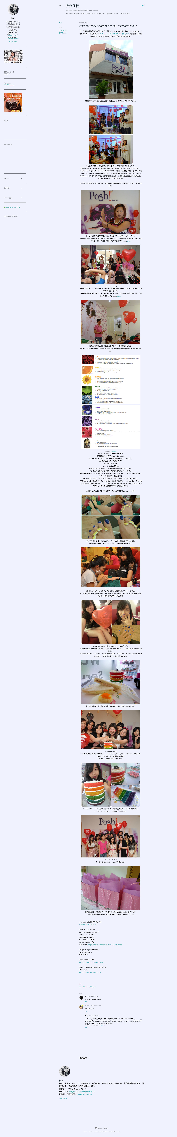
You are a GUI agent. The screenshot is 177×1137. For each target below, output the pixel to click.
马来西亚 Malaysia (91, 13)
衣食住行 (72, 6)
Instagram (72, 1091)
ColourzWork (114, 451)
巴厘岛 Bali (102, 13)
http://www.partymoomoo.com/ (91, 962)
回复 (86, 1002)
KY (86, 996)
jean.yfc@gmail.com (85, 1094)
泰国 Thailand (79, 13)
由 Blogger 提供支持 (103, 1128)
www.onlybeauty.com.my (88, 924)
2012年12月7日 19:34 (93, 1015)
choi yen (87, 1006)
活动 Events (63, 30)
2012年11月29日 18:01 (92, 996)
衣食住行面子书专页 (86, 1091)
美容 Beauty (63, 33)
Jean (61, 1080)
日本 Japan (69, 13)
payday (103, 1025)
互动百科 (128, 241)
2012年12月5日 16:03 (96, 1006)
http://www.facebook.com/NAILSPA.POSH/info (105, 945)
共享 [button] (60, 23)
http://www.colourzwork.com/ (90, 972)
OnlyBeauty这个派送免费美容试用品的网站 (114, 34)
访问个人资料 (63, 1098)
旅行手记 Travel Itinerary (116, 13)
